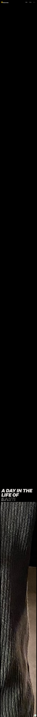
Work (26, 2)
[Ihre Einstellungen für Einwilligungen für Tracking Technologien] (35, 715)
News (30, 2)
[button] (34, 2)
